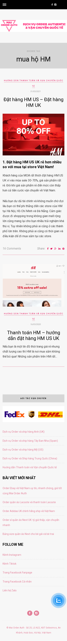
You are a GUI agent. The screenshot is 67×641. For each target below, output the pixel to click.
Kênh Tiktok (9, 563)
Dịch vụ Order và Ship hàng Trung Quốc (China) (30, 458)
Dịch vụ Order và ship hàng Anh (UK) (23, 431)
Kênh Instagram (12, 554)
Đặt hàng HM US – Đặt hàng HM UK (33, 102)
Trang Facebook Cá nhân (17, 581)
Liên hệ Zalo (10, 590)
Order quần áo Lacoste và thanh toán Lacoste (29, 502)
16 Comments (12, 248)
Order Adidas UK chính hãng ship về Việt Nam (29, 511)
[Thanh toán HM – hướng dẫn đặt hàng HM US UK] (33, 305)
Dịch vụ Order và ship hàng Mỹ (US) (23, 449)
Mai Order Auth (16, 627)
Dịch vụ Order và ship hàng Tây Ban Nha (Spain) (30, 440)
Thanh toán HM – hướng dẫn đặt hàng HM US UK (33, 335)
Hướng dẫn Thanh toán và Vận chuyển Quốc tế (30, 467)
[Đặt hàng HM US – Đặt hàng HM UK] (33, 154)
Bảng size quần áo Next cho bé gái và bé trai (28, 533)
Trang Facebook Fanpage (17, 572)
